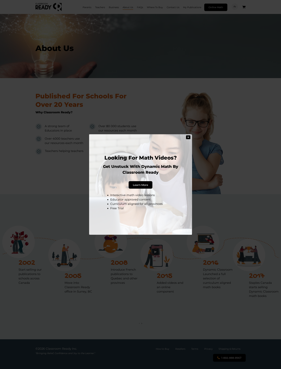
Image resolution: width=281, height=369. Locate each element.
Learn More (140, 185)
